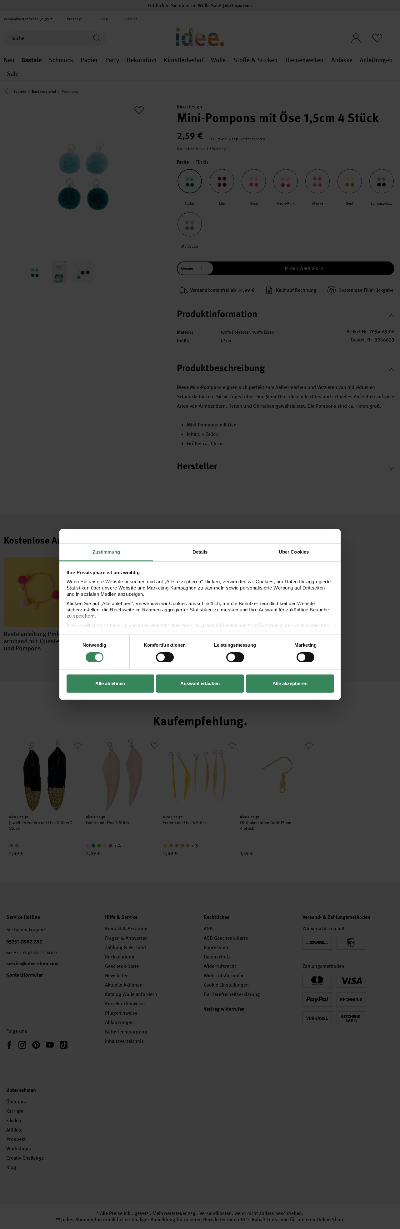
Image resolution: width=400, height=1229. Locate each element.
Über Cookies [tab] (294, 552)
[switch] (165, 657)
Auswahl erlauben (200, 683)
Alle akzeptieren (290, 683)
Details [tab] (200, 552)
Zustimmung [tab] (106, 552)
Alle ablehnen (110, 683)
